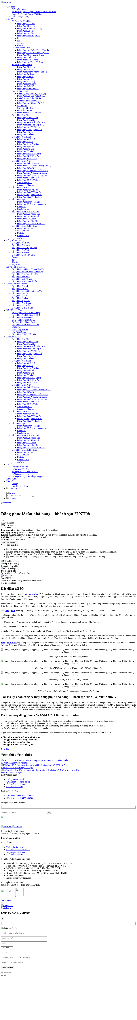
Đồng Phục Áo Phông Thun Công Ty (33, 50)
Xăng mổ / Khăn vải (25, 185)
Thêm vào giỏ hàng (9, 542)
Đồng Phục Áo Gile (25, 33)
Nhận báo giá (6, 908)
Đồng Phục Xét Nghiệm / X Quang (32, 173)
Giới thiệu (10, 7)
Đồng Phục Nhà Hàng (26, 84)
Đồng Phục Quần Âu (26, 26)
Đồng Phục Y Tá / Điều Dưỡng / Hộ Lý (34, 166)
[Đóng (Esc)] (2, 972)
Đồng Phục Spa (18, 199)
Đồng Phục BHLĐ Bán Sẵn (29, 113)
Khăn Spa (21, 206)
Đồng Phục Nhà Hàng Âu (28, 156)
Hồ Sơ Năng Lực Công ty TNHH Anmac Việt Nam (34, 11)
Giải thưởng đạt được (21, 16)
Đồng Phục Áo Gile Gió (27, 221)
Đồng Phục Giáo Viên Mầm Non (31, 122)
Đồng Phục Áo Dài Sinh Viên (30, 127)
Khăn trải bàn (23, 235)
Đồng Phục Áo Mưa (26, 228)
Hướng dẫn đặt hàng (20, 469)
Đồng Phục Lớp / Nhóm (27, 60)
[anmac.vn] (6, 2)
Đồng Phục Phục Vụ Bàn (28, 144)
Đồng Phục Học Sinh (21, 115)
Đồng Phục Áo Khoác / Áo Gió (30, 103)
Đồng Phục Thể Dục (26, 134)
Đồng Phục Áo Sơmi (26, 23)
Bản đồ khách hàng (20, 486)
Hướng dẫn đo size (20, 467)
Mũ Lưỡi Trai (23, 231)
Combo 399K (12, 479)
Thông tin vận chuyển (15, 779)
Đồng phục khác (13, 337)
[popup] (7, 905)
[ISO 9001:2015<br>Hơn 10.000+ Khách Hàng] (21, 765)
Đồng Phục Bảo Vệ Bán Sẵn (29, 197)
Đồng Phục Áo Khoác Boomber (31, 223)
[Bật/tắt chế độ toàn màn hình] (7, 972)
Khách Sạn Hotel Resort (22, 64)
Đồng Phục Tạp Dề (25, 151)
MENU (9, 19)
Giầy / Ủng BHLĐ (25, 108)
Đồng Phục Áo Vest (25, 31)
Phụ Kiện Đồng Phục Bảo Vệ (29, 194)
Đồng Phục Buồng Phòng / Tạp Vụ (32, 72)
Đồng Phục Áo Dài (25, 79)
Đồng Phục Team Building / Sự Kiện (33, 52)
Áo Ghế (20, 238)
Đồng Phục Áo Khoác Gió (28, 214)
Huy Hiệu (21, 45)
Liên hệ (9, 481)
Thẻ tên (20, 43)
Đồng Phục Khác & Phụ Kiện (24, 226)
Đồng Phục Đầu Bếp (26, 86)
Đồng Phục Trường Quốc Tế (29, 129)
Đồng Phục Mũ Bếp (25, 149)
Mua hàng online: (20, 796)
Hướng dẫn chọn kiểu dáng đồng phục (28, 476)
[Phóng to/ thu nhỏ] (10, 972)
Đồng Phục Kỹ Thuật (26, 81)
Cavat (19, 38)
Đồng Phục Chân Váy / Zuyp (29, 28)
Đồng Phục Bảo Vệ (25, 76)
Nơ (18, 40)
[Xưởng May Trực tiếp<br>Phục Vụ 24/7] (24, 770)
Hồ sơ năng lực (53, 770)
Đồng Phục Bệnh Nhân (27, 168)
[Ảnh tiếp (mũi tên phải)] (5, 975)
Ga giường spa (23, 209)
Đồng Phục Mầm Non (26, 120)
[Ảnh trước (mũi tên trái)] (2, 975)
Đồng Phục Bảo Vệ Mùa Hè (29, 190)
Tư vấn (9, 464)
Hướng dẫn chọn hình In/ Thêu (25, 471)
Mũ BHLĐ (22, 105)
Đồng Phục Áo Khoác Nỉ (28, 216)
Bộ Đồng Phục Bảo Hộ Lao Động (31, 93)
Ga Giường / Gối (24, 182)
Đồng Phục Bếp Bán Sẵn (28, 88)
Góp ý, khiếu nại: (19, 798)
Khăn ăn (20, 233)
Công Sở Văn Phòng (15, 240)
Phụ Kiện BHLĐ (24, 110)
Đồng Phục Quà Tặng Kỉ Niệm (30, 55)
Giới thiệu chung (19, 9)
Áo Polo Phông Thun (21, 48)
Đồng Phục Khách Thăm (27, 180)
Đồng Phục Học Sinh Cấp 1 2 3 (30, 125)
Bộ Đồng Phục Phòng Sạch (29, 101)
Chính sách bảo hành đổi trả (18, 782)
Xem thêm (5, 749)
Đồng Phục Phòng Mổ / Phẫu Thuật (32, 170)
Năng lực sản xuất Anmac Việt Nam (27, 14)
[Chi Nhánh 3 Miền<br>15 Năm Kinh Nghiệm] (22, 760)
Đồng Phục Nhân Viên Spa (28, 202)
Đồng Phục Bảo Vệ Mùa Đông (30, 192)
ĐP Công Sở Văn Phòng (22, 21)
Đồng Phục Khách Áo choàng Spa (32, 204)
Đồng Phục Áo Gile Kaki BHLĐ (31, 96)
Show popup (6, 900)
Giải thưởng (46, 765)
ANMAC (48, 760)
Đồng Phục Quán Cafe (27, 158)
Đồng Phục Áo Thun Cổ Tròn (30, 62)
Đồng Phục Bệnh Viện (21, 161)
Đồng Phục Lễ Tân (25, 69)
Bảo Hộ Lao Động (20, 91)
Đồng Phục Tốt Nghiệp (27, 132)
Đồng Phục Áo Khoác (26, 219)
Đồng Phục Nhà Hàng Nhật (29, 154)
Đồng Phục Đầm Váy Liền (28, 36)
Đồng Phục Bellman (25, 74)
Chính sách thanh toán (15, 784)
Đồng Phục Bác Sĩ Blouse (28, 163)
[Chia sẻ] (5, 972)
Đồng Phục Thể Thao (26, 57)
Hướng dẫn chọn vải (20, 474)
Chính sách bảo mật (14, 786)
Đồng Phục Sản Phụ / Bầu (28, 178)
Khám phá (25, 763)
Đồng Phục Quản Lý (26, 67)
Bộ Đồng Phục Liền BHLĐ (29, 98)
